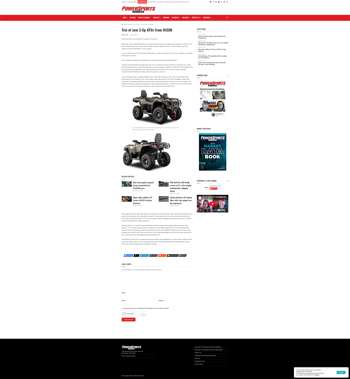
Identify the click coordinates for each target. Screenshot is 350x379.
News (124, 17)
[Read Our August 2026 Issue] (212, 99)
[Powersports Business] (138, 9)
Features (133, 17)
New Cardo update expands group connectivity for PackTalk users (143, 185)
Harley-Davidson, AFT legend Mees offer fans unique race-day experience (181, 200)
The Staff (125, 35)
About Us (197, 358)
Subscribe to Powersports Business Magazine (208, 347)
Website (161, 300)
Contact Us (198, 352)
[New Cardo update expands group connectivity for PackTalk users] (127, 184)
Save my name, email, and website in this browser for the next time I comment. (146, 308)
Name (124, 293)
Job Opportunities (200, 361)
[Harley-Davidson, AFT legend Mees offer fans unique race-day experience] (164, 199)
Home (125, 24)
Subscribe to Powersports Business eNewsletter (209, 349)
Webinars (166, 17)
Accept (341, 372)
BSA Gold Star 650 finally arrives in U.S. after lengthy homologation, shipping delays (180, 186)
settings (317, 375)
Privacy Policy (199, 364)
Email (124, 300)
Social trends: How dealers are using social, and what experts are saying (168, 2)
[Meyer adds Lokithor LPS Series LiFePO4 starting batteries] (127, 199)
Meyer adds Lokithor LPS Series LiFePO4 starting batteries (142, 200)
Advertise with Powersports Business (205, 355)
